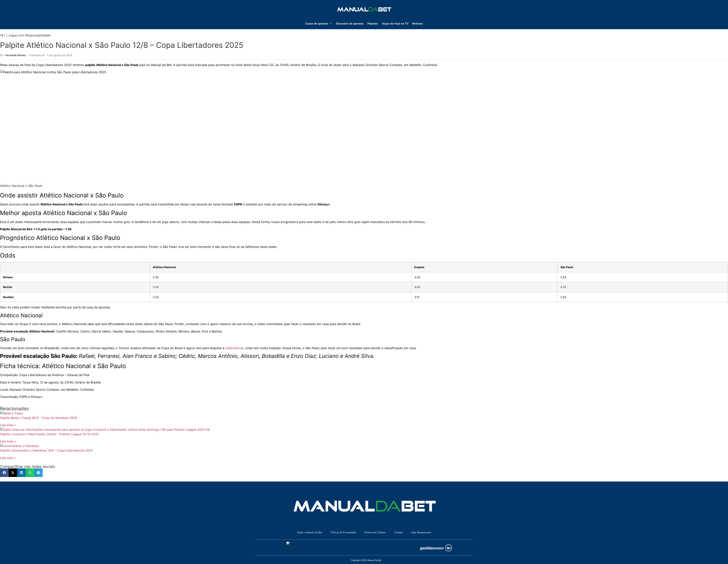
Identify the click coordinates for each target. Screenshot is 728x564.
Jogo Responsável (421, 532)
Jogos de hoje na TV (395, 23)
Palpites (372, 23)
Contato (398, 532)
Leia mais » (8, 425)
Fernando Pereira (15, 55)
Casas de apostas (316, 23)
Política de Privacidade (343, 532)
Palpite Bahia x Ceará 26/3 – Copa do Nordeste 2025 (38, 418)
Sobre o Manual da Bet (309, 532)
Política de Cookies (375, 532)
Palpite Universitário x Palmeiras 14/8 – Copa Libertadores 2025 (46, 450)
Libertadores (234, 348)
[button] (4, 472)
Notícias (417, 23)
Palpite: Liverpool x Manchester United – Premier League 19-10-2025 (49, 434)
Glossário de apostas (350, 23)
